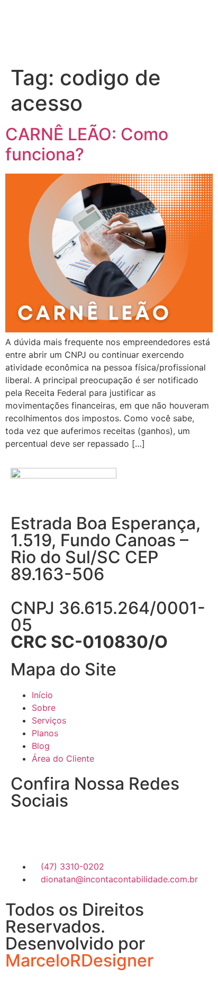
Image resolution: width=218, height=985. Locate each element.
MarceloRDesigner (79, 960)
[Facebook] (24, 833)
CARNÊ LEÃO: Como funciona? (86, 144)
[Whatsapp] (82, 833)
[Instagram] (53, 833)
